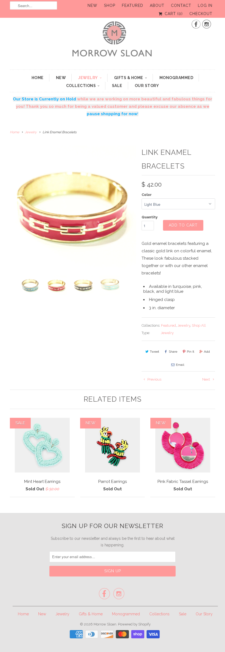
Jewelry (88, 78)
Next (206, 379)
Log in (205, 5)
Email (180, 365)
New (92, 5)
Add (207, 351)
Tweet (154, 351)
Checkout (200, 13)
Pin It (190, 351)
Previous (154, 379)
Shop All (199, 325)
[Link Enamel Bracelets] (73, 208)
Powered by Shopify (134, 624)
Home (38, 78)
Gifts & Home (128, 78)
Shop (109, 5)
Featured (132, 5)
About (157, 5)
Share (173, 351)
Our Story (147, 85)
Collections (81, 85)
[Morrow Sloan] (112, 41)
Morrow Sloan (105, 624)
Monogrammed (176, 78)
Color (147, 195)
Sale (117, 85)
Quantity (150, 217)
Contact (181, 5)
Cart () (173, 13)
